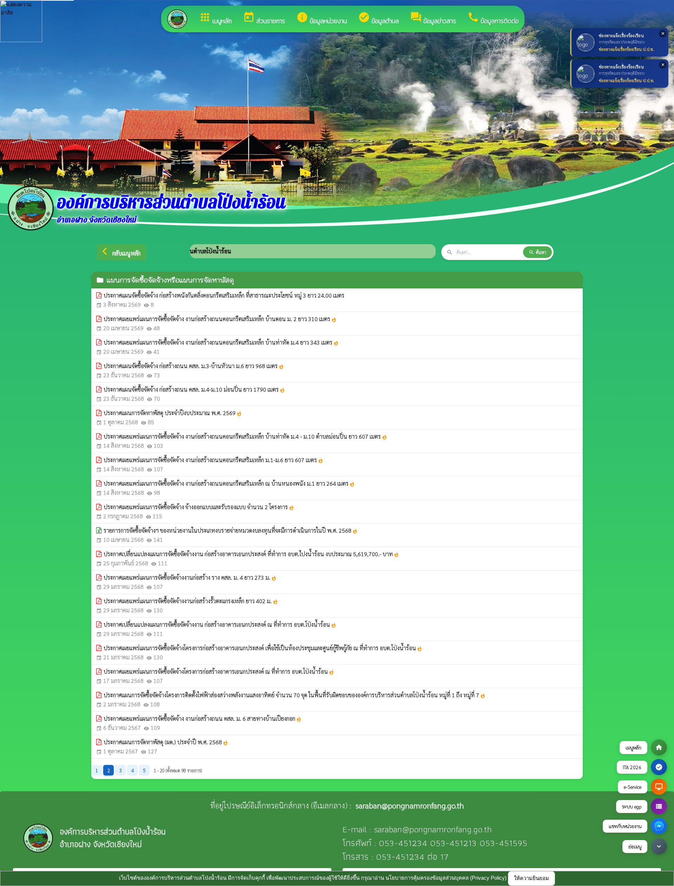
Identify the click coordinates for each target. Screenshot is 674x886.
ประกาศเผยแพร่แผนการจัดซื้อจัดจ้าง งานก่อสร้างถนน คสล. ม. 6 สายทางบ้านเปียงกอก (203, 718)
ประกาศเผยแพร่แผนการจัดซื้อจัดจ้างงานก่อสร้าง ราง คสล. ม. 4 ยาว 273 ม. (190, 577)
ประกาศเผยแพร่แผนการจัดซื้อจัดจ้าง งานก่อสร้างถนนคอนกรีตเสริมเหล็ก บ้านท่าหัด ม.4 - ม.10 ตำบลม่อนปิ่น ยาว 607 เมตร (245, 436)
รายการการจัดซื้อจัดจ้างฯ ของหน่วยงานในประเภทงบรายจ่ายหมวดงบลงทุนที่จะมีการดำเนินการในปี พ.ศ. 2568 (231, 530)
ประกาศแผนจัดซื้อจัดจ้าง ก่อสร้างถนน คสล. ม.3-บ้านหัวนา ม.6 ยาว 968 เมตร (194, 365)
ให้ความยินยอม (531, 878)
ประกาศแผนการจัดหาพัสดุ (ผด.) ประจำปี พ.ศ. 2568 (166, 742)
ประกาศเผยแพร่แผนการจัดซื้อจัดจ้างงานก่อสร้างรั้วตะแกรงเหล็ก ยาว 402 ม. (191, 601)
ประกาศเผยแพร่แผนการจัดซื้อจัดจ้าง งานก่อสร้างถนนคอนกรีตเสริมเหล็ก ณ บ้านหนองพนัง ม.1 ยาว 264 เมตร (229, 483)
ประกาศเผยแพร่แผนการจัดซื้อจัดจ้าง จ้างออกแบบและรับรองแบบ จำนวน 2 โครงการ (199, 507)
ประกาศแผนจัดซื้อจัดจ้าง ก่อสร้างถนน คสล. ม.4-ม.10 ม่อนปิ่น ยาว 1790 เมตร (194, 389)
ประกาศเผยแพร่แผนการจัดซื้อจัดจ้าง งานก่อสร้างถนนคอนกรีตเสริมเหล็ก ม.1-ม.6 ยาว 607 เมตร (213, 460)
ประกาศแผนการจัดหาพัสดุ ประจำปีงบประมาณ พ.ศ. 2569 (173, 413)
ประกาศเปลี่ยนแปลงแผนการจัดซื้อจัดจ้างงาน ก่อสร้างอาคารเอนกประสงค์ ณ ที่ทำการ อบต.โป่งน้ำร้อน (220, 624)
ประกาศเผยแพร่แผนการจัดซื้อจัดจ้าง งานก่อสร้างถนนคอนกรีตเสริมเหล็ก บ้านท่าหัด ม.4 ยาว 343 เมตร (221, 342)
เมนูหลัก (215, 18)
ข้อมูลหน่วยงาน (321, 18)
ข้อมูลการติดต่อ (493, 18)
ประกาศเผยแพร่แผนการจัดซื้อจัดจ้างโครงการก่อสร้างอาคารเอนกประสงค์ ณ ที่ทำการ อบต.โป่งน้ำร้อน (219, 671)
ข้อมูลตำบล (378, 18)
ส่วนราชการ (264, 18)
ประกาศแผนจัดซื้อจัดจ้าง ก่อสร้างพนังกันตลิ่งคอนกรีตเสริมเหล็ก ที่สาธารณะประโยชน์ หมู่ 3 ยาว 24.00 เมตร (224, 295)
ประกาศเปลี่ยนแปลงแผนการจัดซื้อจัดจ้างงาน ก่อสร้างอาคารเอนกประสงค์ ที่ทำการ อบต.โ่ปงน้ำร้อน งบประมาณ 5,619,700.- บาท (251, 554)
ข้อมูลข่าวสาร (433, 18)
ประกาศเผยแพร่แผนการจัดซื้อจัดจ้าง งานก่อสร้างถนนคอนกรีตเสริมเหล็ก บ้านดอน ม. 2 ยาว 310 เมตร (220, 318)
